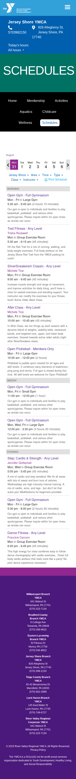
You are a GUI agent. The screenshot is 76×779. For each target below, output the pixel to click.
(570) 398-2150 (38, 671)
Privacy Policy (38, 750)
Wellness (25, 122)
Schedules (50, 122)
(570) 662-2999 (38, 691)
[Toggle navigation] (67, 7)
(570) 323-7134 (38, 608)
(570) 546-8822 (38, 650)
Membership (36, 100)
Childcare (49, 111)
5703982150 (17, 32)
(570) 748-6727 (38, 712)
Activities (61, 100)
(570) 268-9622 (38, 629)
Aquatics (26, 111)
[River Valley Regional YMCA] (17, 8)
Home (12, 100)
